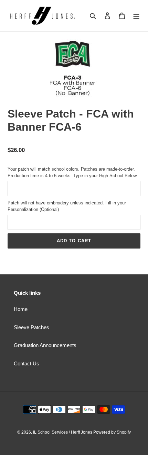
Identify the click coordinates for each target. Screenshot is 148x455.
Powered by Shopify (112, 432)
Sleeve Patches (31, 327)
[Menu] (136, 15)
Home (21, 309)
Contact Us (26, 363)
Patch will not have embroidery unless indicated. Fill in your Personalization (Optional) (67, 206)
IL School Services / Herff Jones (63, 432)
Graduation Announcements (45, 345)
